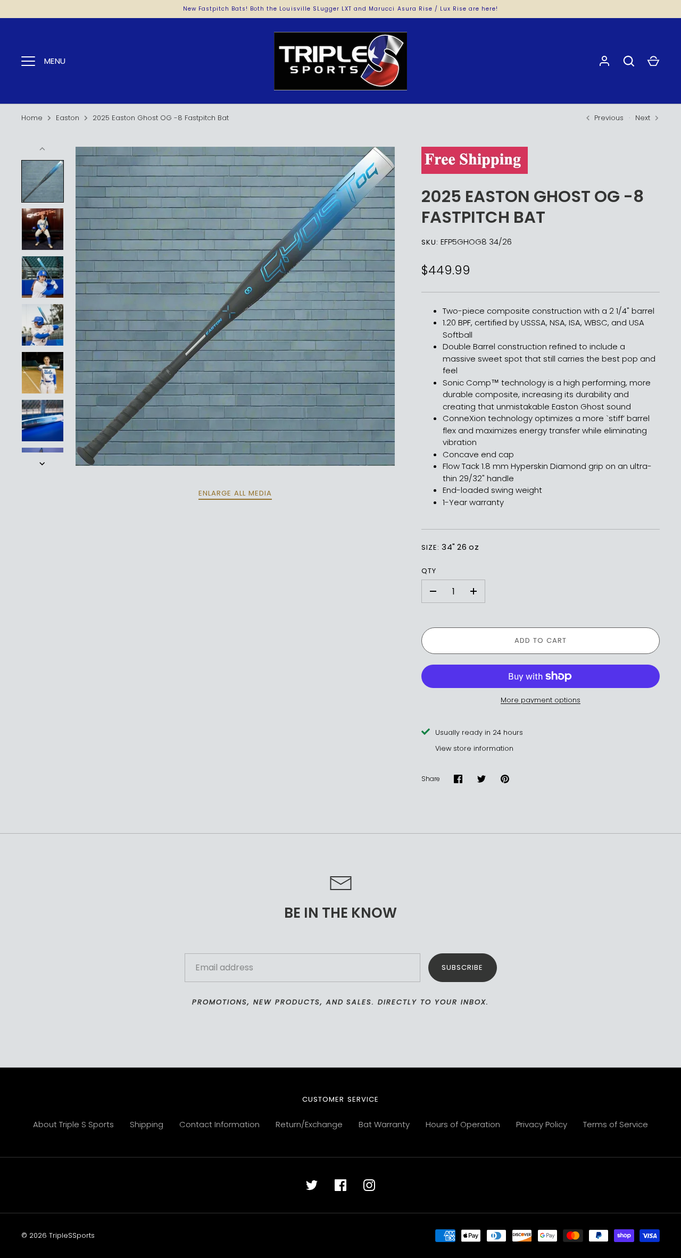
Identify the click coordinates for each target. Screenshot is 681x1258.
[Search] (629, 61)
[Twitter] (311, 1185)
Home (32, 118)
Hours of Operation (463, 1124)
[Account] (604, 61)
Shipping (146, 1124)
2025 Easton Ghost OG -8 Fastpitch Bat (161, 118)
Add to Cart (540, 640)
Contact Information (219, 1124)
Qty (428, 571)
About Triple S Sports (73, 1124)
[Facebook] (340, 1185)
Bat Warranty (384, 1124)
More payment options (540, 700)
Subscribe (462, 967)
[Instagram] (369, 1185)
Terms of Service (615, 1124)
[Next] (43, 463)
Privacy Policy (541, 1124)
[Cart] (653, 61)
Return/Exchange (309, 1124)
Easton (67, 118)
